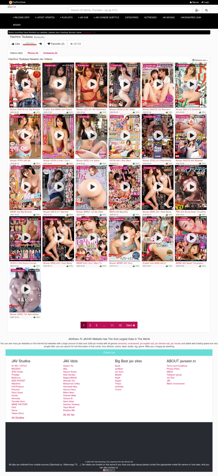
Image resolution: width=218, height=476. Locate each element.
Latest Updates (45, 17)
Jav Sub (83, 17)
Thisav (118, 383)
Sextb (117, 365)
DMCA (170, 371)
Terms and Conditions (177, 365)
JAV (168, 380)
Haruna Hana (69, 389)
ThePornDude (19, 2)
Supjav (118, 380)
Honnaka (16, 398)
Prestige (15, 374)
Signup (195, 2)
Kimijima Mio (69, 410)
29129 (77, 44)
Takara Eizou (18, 413)
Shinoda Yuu (69, 380)
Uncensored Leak (191, 17)
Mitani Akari (68, 392)
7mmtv (118, 389)
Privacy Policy (173, 368)
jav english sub (147, 343)
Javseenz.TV (89, 32)
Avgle (117, 377)
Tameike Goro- (19, 401)
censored (122, 343)
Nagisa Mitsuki (70, 377)
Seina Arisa (68, 401)
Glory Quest (17, 392)
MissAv (17, 24)
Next (129, 325)
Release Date (22, 17)
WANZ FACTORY (20, 404)
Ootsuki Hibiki (69, 395)
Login (206, 2)
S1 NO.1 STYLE (19, 365)
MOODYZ (16, 368)
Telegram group (174, 374)
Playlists (67, 17)
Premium (16, 389)
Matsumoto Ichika (71, 383)
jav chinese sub (162, 343)
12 (120, 325)
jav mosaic (176, 343)
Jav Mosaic (169, 17)
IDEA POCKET (18, 380)
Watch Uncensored (175, 383)
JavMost (119, 368)
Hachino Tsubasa (71, 404)
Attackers (16, 383)
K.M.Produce (18, 386)
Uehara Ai (68, 398)
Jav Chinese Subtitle (107, 17)
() (58, 44)
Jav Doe (170, 377)
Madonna (16, 377)
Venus (14, 410)
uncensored (133, 343)
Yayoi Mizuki (69, 407)
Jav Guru (119, 371)
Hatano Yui (68, 365)
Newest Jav (202, 60)
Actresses (150, 17)
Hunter (15, 395)
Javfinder (119, 386)
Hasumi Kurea (70, 371)
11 (112, 325)
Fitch (14, 407)
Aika (65, 368)
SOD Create (17, 371)
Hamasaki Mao (70, 386)
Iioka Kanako (69, 374)
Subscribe (40, 37)
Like (17, 44)
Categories (131, 17)
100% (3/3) (31, 44)
